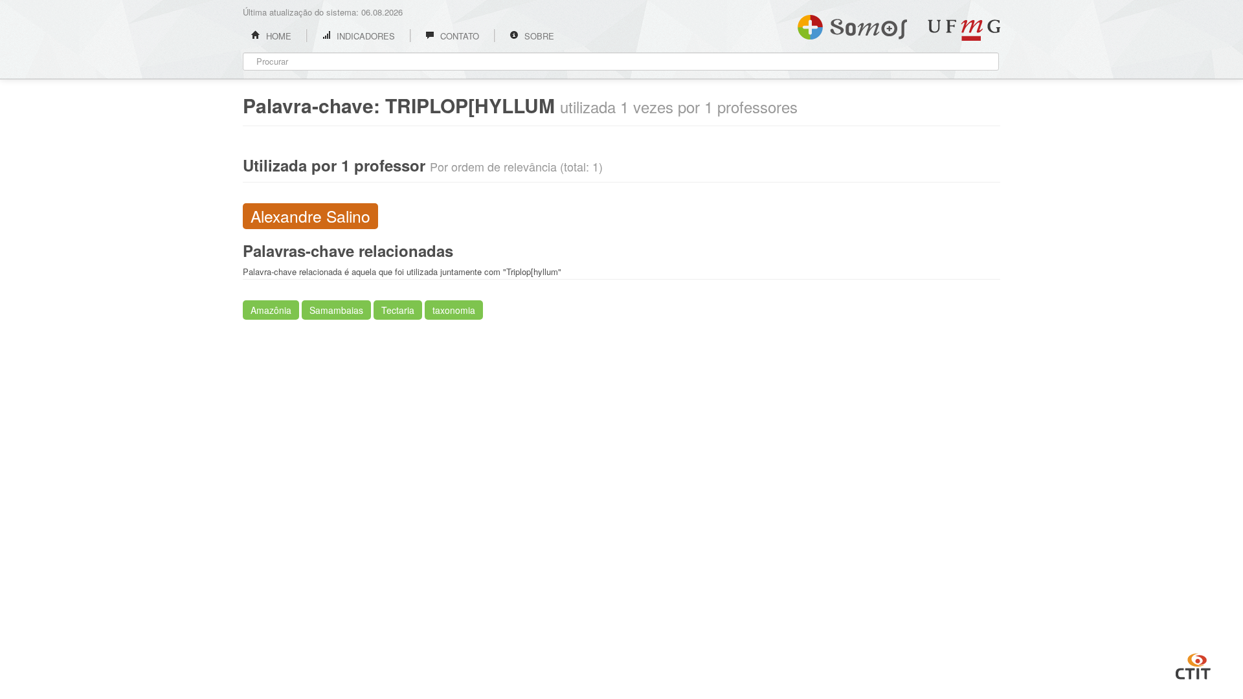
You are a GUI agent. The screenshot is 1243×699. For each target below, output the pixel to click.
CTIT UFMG (1193, 665)
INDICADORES (364, 36)
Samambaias (336, 310)
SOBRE (538, 36)
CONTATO (458, 36)
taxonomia (453, 310)
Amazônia (271, 310)
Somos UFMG (852, 24)
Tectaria (397, 310)
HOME (277, 36)
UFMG (964, 30)
